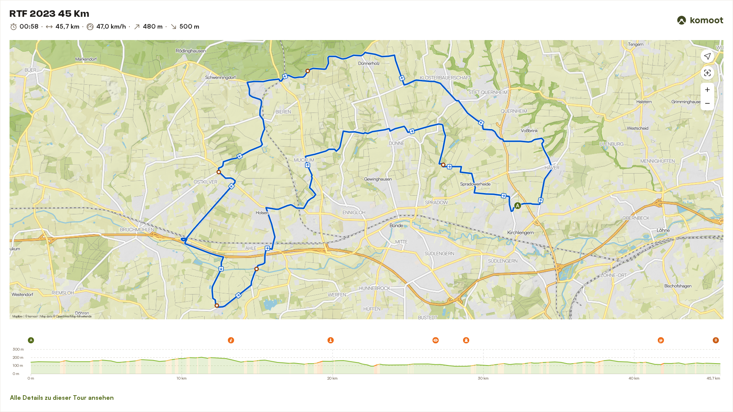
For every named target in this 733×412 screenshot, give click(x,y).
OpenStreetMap (66, 316)
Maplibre (18, 316)
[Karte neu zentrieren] (707, 73)
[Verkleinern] (707, 103)
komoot (33, 316)
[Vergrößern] (707, 90)
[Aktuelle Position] (707, 56)
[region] (366, 179)
